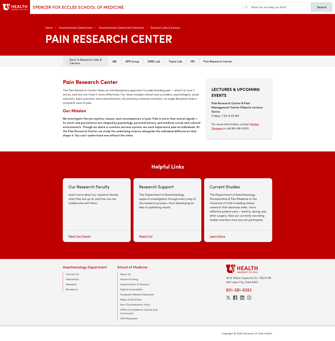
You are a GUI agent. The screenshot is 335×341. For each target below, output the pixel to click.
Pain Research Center (217, 61)
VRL (193, 61)
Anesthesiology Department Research (121, 27)
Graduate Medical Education (137, 294)
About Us (125, 274)
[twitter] (228, 298)
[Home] (15, 7)
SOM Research (128, 318)
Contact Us (72, 274)
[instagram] (249, 298)
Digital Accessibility (131, 289)
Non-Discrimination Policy (135, 304)
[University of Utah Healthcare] (249, 269)
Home (49, 27)
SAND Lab (154, 61)
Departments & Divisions (134, 284)
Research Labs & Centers (165, 27)
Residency (72, 289)
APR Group (132, 61)
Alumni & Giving (129, 279)
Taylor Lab (175, 61)
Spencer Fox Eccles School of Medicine (78, 7)
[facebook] (235, 298)
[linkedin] (242, 298)
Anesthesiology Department (75, 27)
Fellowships (72, 279)
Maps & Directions (131, 299)
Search (321, 7)
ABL (114, 61)
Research (71, 284)
